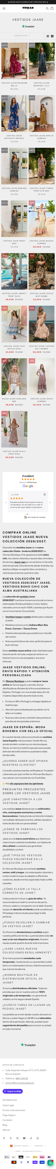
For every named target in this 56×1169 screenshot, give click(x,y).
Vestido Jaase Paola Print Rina (14, 452)
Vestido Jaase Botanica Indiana (14, 137)
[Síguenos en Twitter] (10, 1138)
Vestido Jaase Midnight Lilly (42, 84)
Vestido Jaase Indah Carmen (41, 400)
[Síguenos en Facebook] (4, 1138)
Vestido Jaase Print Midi (14, 242)
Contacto (7, 1120)
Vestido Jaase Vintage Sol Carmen (41, 347)
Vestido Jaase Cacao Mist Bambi (41, 294)
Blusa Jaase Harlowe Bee (14, 400)
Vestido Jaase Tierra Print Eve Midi (41, 189)
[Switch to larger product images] (48, 36)
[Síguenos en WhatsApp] (37, 1138)
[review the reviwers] (44, 494)
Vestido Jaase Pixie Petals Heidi (14, 347)
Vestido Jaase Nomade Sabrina (14, 189)
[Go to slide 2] (27, 514)
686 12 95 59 (22, 1078)
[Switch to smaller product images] (52, 36)
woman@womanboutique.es (19, 1083)
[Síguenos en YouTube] (24, 1138)
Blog (5, 1125)
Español (39, 1146)
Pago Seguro (9, 1115)
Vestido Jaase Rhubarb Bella (14, 84)
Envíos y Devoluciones (14, 1110)
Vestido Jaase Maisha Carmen (42, 242)
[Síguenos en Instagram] (17, 1138)
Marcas (6, 1130)
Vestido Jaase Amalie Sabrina (42, 137)
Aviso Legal (8, 1105)
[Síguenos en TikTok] (31, 1138)
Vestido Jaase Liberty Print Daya (14, 294)
